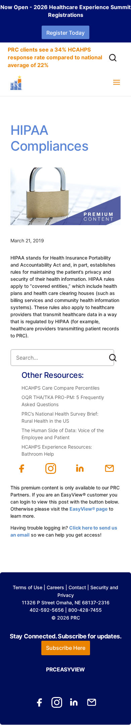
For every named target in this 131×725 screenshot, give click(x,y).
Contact (77, 587)
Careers (55, 587)
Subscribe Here (65, 647)
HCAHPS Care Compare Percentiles (60, 388)
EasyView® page (88, 509)
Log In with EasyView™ (52, 542)
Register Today (65, 32)
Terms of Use (27, 587)
